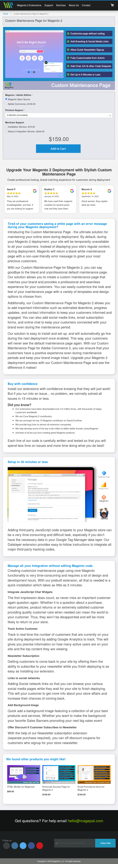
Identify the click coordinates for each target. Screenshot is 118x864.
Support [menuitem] (48, 5)
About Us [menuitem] (74, 5)
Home (5, 13)
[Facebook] (31, 845)
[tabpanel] (22, 199)
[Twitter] (23, 845)
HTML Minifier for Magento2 (21, 786)
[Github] (6, 845)
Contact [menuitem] (86, 5)
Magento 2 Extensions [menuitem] (29, 5)
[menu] (53, 5)
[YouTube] (39, 845)
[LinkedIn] (14, 845)
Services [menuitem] (61, 5)
